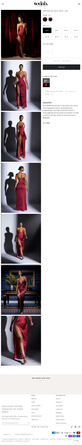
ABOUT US (34, 420)
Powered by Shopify (22, 441)
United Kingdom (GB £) (23, 434)
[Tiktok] (72, 427)
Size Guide (59, 406)
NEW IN (33, 399)
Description (47, 102)
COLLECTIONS (35, 406)
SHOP (33, 402)
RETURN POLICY (36, 416)
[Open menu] (5, 4)
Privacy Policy (60, 420)
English (7, 434)
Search (58, 399)
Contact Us (59, 409)
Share (48, 123)
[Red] (50, 20)
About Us (59, 402)
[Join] (27, 422)
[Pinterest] (75, 427)
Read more (46, 118)
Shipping (58, 413)
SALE (33, 413)
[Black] (45, 20)
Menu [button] (33, 395)
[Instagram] (79, 427)
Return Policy (60, 416)
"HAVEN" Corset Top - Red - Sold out (54, 91)
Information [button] (60, 395)
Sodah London (8, 439)
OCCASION (34, 409)
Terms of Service (61, 423)
